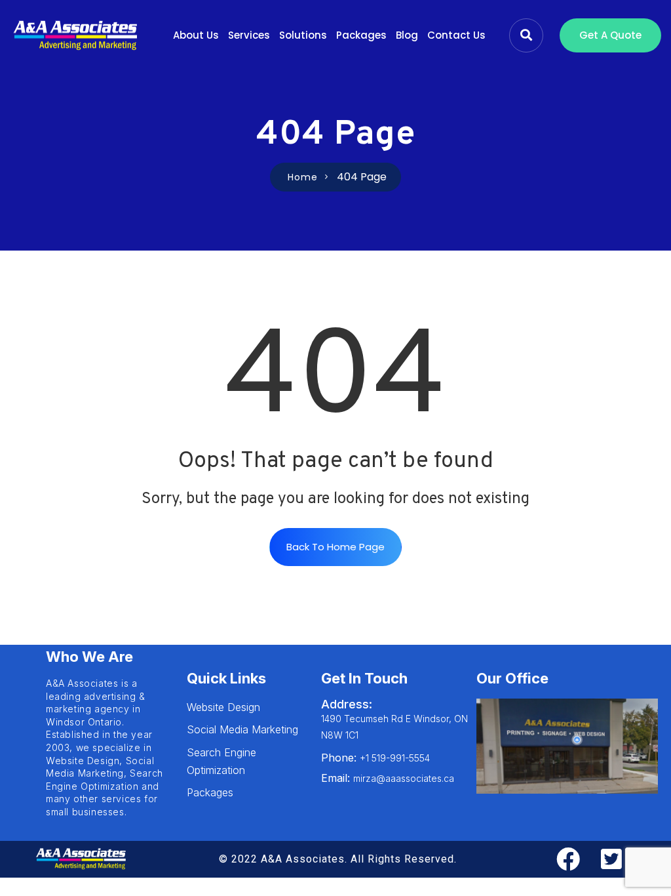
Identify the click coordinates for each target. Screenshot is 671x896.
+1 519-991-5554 (375, 758)
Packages (361, 35)
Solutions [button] (303, 35)
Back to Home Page (335, 547)
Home (303, 177)
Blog (407, 35)
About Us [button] (196, 35)
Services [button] (249, 35)
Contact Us (456, 35)
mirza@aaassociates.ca (387, 778)
